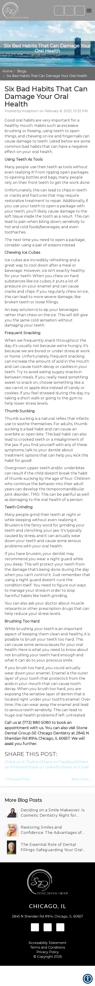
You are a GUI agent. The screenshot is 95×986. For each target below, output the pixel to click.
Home (7, 71)
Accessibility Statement (47, 943)
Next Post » (80, 779)
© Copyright (47, 957)
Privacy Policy (47, 952)
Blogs (21, 71)
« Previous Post (17, 779)
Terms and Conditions (47, 947)
